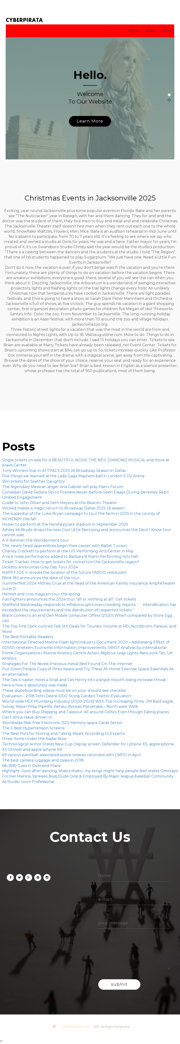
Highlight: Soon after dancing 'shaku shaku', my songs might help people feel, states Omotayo (90, 771)
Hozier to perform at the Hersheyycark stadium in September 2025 (65, 524)
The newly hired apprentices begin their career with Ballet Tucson (64, 545)
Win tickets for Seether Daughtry (33, 481)
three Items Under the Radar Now (34, 738)
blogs (150, 30)
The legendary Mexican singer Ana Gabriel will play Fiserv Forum (62, 487)
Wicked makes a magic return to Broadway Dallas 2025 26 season (63, 508)
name (104, 875)
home (134, 30)
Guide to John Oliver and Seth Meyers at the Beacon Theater (59, 503)
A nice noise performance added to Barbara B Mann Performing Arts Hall (70, 556)
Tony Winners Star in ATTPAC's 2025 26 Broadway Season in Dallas (64, 470)
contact (167, 30)
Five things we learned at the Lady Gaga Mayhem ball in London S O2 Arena (73, 476)
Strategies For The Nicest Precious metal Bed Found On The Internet (67, 664)
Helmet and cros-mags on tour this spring (41, 594)
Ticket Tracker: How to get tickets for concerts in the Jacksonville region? (70, 562)
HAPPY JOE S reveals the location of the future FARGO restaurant (64, 572)
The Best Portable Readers (27, 637)
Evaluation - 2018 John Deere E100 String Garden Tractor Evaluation (66, 696)
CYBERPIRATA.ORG (76, 1027)
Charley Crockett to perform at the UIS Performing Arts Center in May (68, 551)
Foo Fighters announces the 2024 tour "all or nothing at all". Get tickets (69, 599)
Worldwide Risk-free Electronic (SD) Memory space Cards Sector (62, 722)
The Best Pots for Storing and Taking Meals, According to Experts (63, 733)
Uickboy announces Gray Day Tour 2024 (40, 567)
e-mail (105, 899)
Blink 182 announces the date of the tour (41, 578)
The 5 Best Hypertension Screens (33, 728)
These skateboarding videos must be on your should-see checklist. (64, 690)
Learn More (90, 121)
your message (113, 922)
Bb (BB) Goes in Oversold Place (31, 765)
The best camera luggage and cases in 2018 (43, 760)
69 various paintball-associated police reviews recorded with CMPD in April (71, 755)
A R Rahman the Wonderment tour (35, 540)
